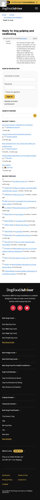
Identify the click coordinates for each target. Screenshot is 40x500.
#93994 (35, 38)
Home (4, 15)
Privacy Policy (7, 480)
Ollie (3, 421)
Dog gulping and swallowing (13, 17)
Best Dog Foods (8, 318)
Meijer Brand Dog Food (21, 208)
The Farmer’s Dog (8, 416)
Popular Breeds (8, 397)
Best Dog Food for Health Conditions (16, 365)
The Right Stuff (21, 221)
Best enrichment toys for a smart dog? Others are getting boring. (18, 145)
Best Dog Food (9, 324)
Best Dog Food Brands (10, 410)
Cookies (5, 484)
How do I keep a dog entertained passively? (16, 134)
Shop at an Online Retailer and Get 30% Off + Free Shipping (12, 458)
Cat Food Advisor (28, 2)
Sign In (10, 97)
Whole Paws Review (22, 225)
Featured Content (9, 404)
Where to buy (12, 451)
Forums (11, 15)
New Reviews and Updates (11, 387)
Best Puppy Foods (8, 353)
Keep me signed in (13, 92)
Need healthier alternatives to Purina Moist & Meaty (19, 156)
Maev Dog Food (19, 195)
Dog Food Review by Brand (11, 378)
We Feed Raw (7, 425)
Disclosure (6, 475)
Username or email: (11, 76)
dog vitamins (6, 165)
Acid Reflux (18, 231)
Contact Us (22, 480)
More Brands (7, 439)
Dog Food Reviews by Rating (12, 382)
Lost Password (9, 104)
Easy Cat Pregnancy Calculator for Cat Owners (17, 125)
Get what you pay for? (20, 181)
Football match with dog (23, 235)
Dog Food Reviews (9, 372)
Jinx (3, 430)
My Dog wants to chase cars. (19, 258)
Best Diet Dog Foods (9, 359)
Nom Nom (5, 434)
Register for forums (11, 101)
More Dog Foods (8, 342)
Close (36, 2)
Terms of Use (23, 475)
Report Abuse (23, 38)
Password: (8, 84)
